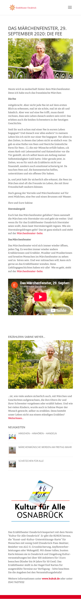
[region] (40, 364)
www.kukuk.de (51, 578)
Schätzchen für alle (31, 460)
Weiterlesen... (16, 418)
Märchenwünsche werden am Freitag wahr (45, 447)
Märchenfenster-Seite (30, 233)
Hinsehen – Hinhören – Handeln (37, 433)
